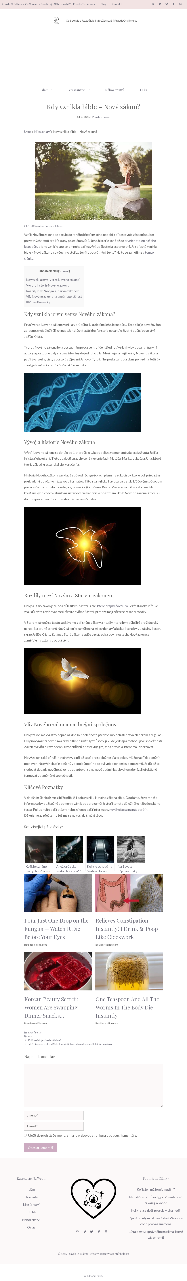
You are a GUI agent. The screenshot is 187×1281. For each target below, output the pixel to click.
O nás (142, 90)
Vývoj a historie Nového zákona (47, 285)
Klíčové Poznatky (38, 302)
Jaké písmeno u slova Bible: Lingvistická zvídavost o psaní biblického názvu (70, 1044)
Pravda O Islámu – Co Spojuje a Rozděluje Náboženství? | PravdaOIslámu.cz (48, 4)
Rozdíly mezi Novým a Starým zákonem (52, 291)
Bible (33, 1212)
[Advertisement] (93, 56)
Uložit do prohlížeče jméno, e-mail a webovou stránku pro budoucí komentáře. (82, 1135)
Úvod (28, 132)
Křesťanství (76, 90)
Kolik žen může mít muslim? (156, 1189)
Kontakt (117, 4)
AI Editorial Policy (93, 1275)
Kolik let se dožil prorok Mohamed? (155, 1210)
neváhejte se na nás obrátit (128, 809)
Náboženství (114, 90)
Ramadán (32, 1197)
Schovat (64, 271)
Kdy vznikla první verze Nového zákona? (53, 280)
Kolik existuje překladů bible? (44, 1040)
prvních (130, 241)
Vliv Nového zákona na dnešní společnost (54, 296)
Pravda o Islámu (101, 117)
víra (30, 1036)
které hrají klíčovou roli (113, 606)
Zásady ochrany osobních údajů (109, 1254)
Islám (44, 90)
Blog (103, 4)
